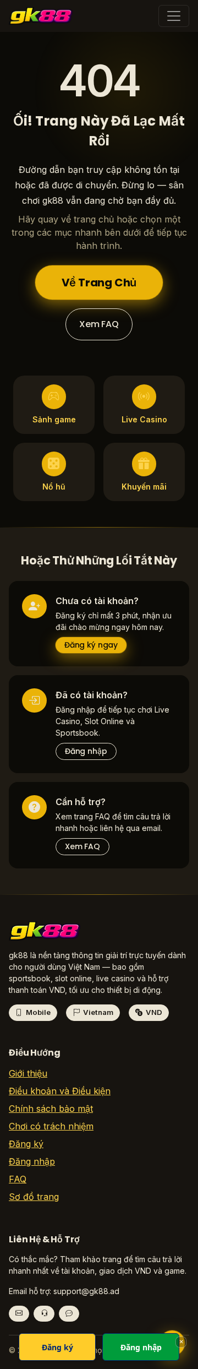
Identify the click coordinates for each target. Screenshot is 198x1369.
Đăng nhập (86, 751)
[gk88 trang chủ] (44, 934)
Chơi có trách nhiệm (51, 1126)
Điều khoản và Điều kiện (60, 1090)
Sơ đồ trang (34, 1196)
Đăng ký (26, 1143)
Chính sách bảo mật (51, 1108)
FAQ (17, 1179)
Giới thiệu (28, 1073)
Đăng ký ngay (91, 644)
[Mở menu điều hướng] (173, 16)
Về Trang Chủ (99, 282)
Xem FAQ (99, 324)
